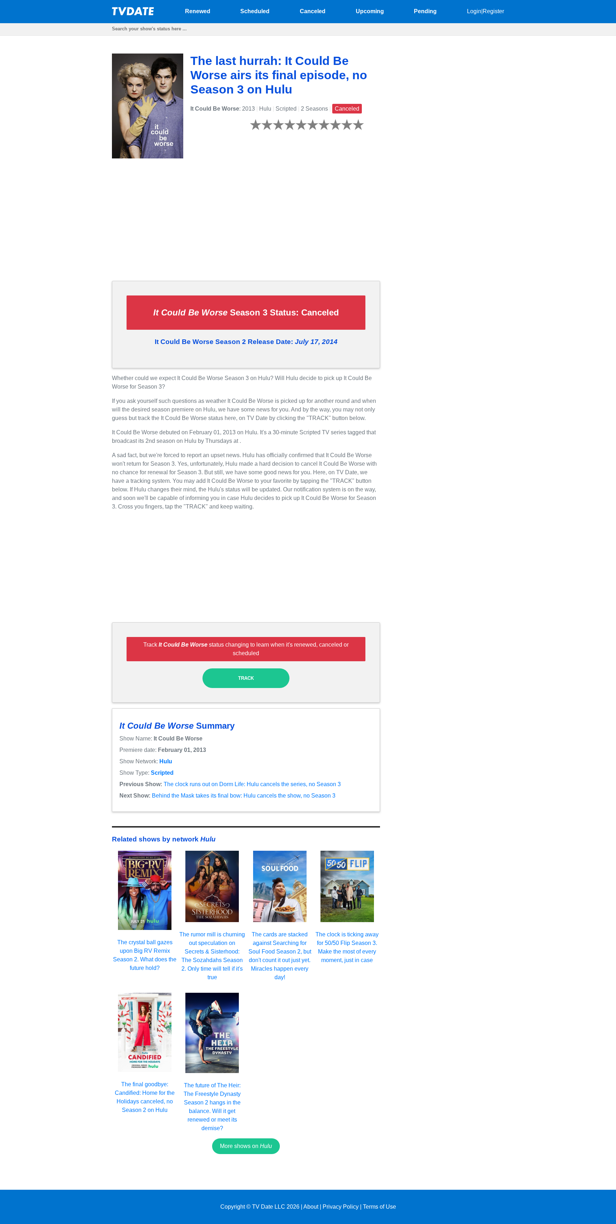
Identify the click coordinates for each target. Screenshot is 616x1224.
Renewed (197, 11)
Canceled (312, 11)
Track (246, 678)
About (310, 1207)
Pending (425, 11)
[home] (133, 13)
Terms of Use (379, 1207)
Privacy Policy (341, 1207)
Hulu (165, 761)
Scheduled (255, 11)
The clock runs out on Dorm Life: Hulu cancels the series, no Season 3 (252, 784)
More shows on (246, 1146)
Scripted (162, 773)
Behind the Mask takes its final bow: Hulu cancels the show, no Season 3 (243, 796)
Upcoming (370, 11)
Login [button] (474, 11)
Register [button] (493, 11)
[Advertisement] (246, 225)
